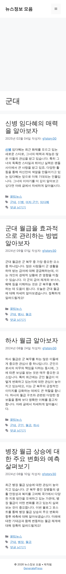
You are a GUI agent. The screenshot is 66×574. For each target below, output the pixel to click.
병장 (21, 542)
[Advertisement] (33, 52)
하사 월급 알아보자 (31, 340)
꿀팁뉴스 (16, 196)
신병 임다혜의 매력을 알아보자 (31, 126)
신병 (21, 202)
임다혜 (44, 202)
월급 (29, 314)
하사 (36, 425)
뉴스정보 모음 (19, 9)
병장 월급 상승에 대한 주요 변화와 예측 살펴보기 (32, 458)
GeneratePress (33, 568)
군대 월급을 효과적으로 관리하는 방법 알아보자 (31, 235)
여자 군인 (32, 202)
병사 (21, 314)
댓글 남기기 (18, 207)
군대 (13, 202)
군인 (21, 425)
